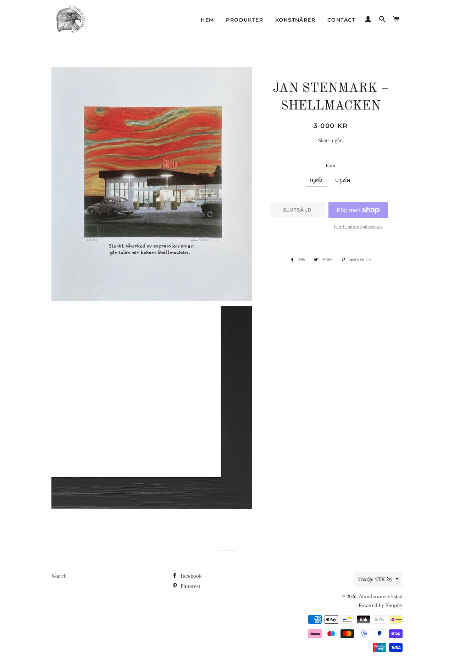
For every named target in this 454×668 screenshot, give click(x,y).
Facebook (190, 576)
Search (59, 576)
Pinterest (189, 586)
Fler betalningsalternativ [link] (358, 226)
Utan (343, 180)
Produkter (244, 20)
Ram (331, 165)
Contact (341, 20)
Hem (207, 20)
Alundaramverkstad (381, 596)
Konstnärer (295, 20)
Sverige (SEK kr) (375, 579)
